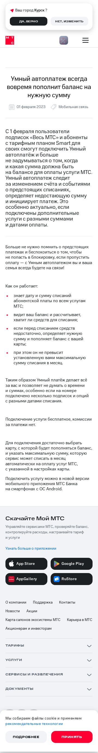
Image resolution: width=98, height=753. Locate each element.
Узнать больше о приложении (30, 548)
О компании (15, 602)
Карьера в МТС (79, 620)
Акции (31, 611)
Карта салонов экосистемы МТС (32, 620)
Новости (12, 611)
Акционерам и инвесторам (28, 628)
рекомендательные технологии (34, 724)
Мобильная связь (73, 107)
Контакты (67, 602)
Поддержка (43, 602)
